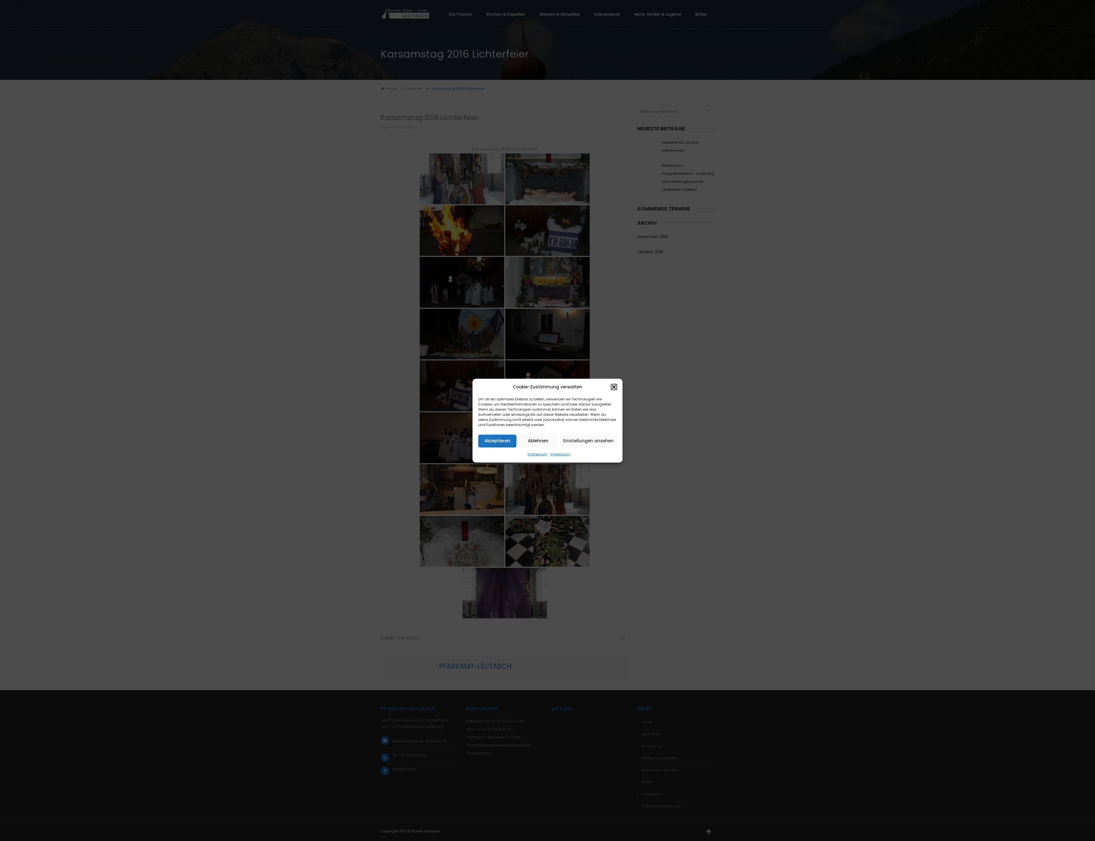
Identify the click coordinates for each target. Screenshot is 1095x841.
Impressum (538, 454)
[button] (614, 387)
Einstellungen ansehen (588, 441)
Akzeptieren (497, 441)
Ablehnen (538, 441)
